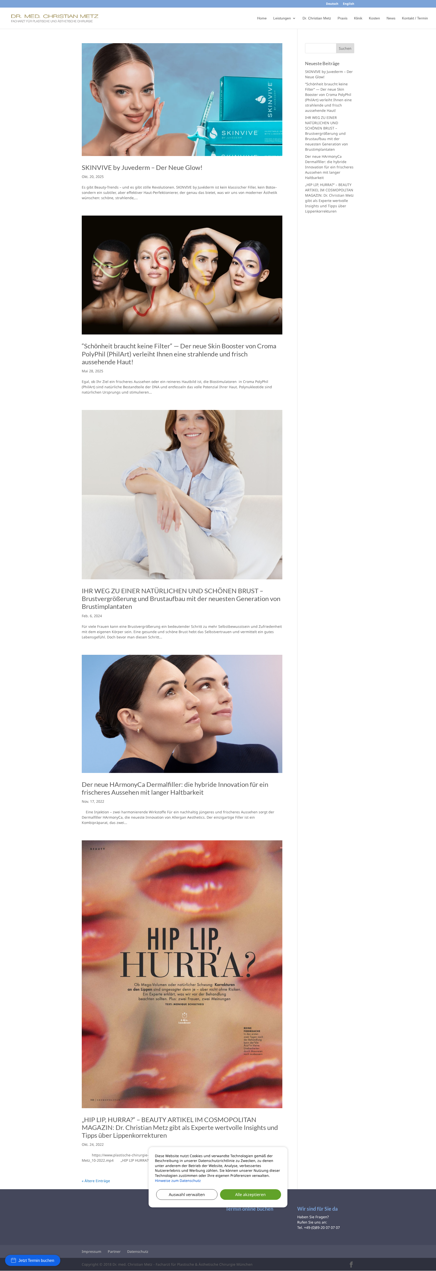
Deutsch (332, 4)
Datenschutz (137, 1251)
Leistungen (282, 18)
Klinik (358, 18)
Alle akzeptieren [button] (250, 1194)
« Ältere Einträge (96, 1180)
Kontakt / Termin (415, 18)
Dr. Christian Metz (317, 18)
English (348, 4)
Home (262, 18)
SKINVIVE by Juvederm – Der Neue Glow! (142, 167)
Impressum (91, 1251)
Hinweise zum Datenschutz (178, 1180)
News (391, 18)
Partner (114, 1251)
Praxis (342, 18)
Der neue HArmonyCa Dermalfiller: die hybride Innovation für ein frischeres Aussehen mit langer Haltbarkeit (175, 788)
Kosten (374, 18)
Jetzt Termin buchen (36, 1260)
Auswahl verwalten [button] (187, 1194)
